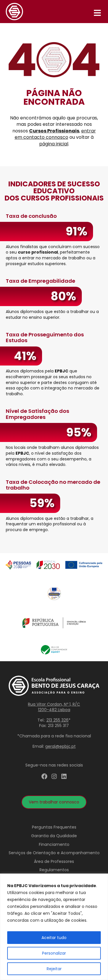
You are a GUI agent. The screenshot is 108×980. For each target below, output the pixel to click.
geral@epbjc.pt (60, 746)
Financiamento (54, 844)
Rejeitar (54, 969)
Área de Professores (54, 861)
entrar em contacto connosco (55, 134)
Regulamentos (54, 870)
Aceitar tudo (54, 937)
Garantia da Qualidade (54, 836)
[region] (54, 927)
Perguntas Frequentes (54, 827)
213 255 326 (57, 720)
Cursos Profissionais (54, 131)
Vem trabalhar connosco (54, 802)
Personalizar (54, 953)
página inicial (53, 143)
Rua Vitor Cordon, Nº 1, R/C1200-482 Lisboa (54, 707)
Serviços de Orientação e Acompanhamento (54, 853)
